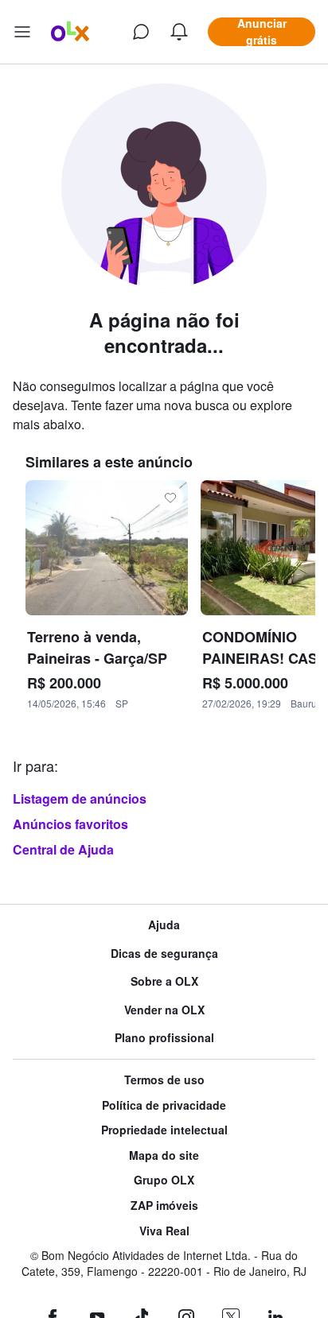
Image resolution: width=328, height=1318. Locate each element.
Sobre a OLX (164, 981)
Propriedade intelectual (164, 1130)
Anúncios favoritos (70, 824)
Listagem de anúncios (79, 798)
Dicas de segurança (164, 953)
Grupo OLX (164, 1180)
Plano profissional (164, 1037)
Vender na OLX (164, 1010)
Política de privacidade (164, 1105)
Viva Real (164, 1231)
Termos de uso (164, 1079)
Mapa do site (164, 1155)
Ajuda (164, 924)
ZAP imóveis (164, 1205)
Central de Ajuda (63, 849)
